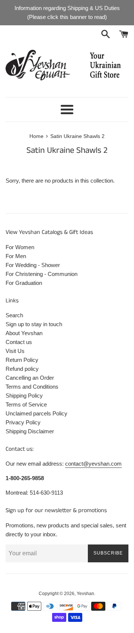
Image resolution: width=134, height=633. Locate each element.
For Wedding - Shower (33, 265)
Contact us (19, 342)
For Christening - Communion (41, 274)
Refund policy (22, 369)
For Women (20, 247)
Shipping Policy (24, 395)
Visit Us (15, 351)
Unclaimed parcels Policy (36, 413)
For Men (16, 256)
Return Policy (22, 360)
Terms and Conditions (32, 386)
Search (14, 315)
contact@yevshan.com (93, 463)
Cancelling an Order (30, 378)
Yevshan (85, 593)
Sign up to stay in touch (34, 324)
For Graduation (24, 283)
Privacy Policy (23, 422)
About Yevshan (24, 333)
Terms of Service (26, 404)
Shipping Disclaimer (30, 431)
